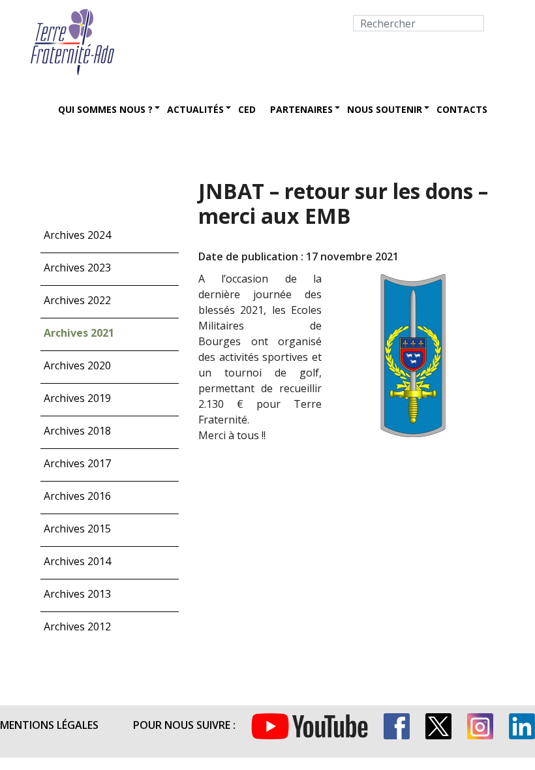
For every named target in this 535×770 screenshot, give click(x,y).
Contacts (461, 109)
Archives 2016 (77, 496)
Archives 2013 (77, 594)
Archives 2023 (77, 267)
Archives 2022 (77, 300)
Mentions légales (49, 725)
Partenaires (301, 109)
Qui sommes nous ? (105, 109)
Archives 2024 (77, 235)
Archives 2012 (77, 626)
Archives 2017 (77, 463)
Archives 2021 (79, 333)
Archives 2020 (77, 365)
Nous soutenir (384, 109)
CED (247, 109)
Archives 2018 (77, 431)
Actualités (195, 109)
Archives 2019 (77, 398)
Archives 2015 (77, 528)
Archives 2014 (77, 561)
